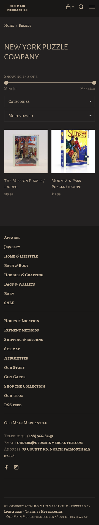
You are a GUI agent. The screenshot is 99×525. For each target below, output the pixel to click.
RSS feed (12, 405)
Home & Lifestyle (21, 256)
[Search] (82, 7)
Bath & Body (16, 265)
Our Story (14, 367)
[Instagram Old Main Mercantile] (16, 468)
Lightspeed (13, 511)
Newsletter (16, 358)
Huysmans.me (52, 511)
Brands (25, 25)
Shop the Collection (24, 386)
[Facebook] (6, 468)
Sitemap (12, 349)
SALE (9, 303)
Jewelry (12, 247)
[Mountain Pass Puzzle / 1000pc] (73, 152)
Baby (9, 294)
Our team (13, 396)
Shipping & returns (23, 339)
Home (9, 25)
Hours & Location (21, 321)
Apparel (12, 237)
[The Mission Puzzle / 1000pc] (26, 152)
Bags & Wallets (19, 284)
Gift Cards (14, 377)
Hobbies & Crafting (23, 275)
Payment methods (21, 330)
